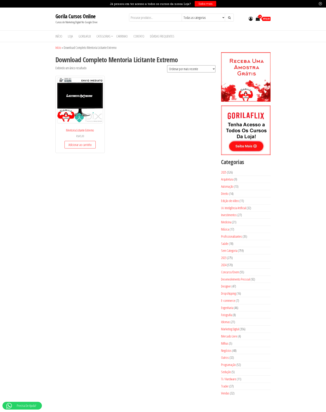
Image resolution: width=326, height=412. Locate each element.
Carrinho (122, 36)
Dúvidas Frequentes (162, 36)
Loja (70, 36)
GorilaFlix (84, 36)
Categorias (103, 36)
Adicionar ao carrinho (80, 144)
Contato (138, 36)
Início (58, 36)
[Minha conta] (251, 18)
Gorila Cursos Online (75, 16)
